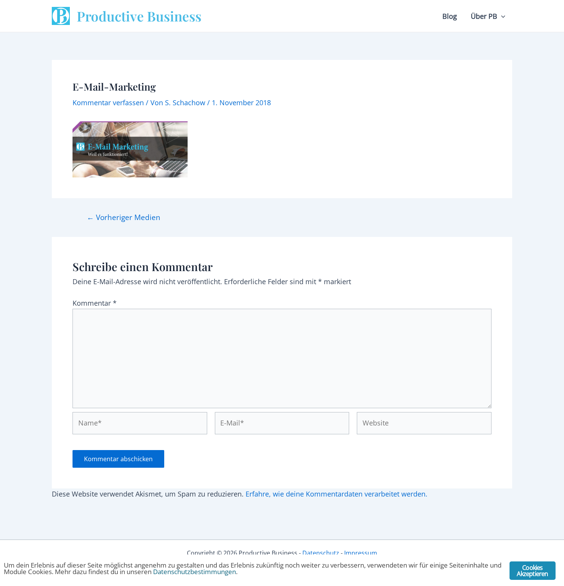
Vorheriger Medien (123, 217)
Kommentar (95, 303)
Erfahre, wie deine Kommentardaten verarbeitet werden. (336, 493)
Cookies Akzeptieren (532, 570)
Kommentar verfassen (108, 102)
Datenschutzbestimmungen (194, 571)
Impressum (360, 553)
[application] (501, 16)
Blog (449, 16)
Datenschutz (320, 553)
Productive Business (139, 16)
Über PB (484, 16)
